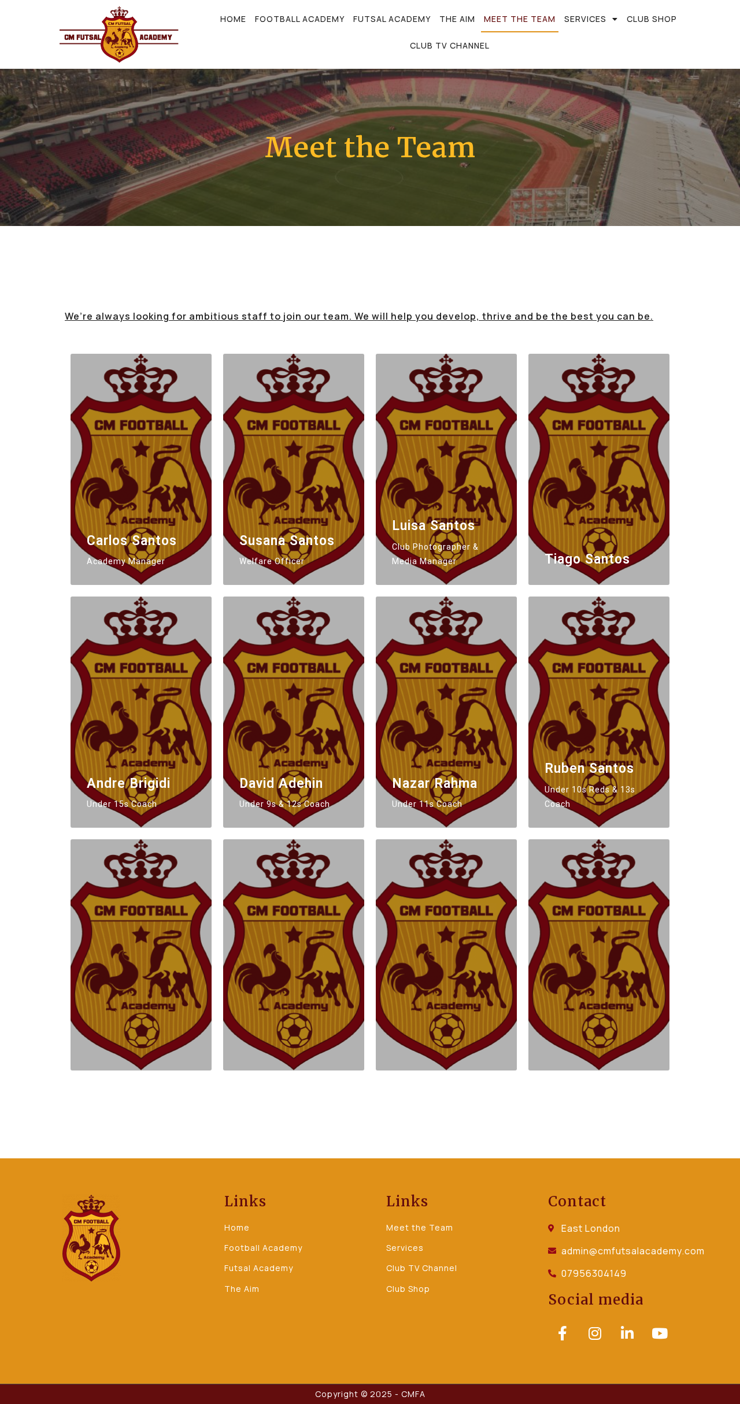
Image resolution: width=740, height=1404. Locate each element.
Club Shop (652, 18)
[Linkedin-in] (627, 1332)
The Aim (457, 18)
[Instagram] (594, 1332)
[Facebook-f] (562, 1332)
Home (233, 18)
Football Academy (300, 18)
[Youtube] (659, 1332)
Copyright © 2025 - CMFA (370, 1393)
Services (585, 18)
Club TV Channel (450, 45)
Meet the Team (520, 18)
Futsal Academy (392, 18)
